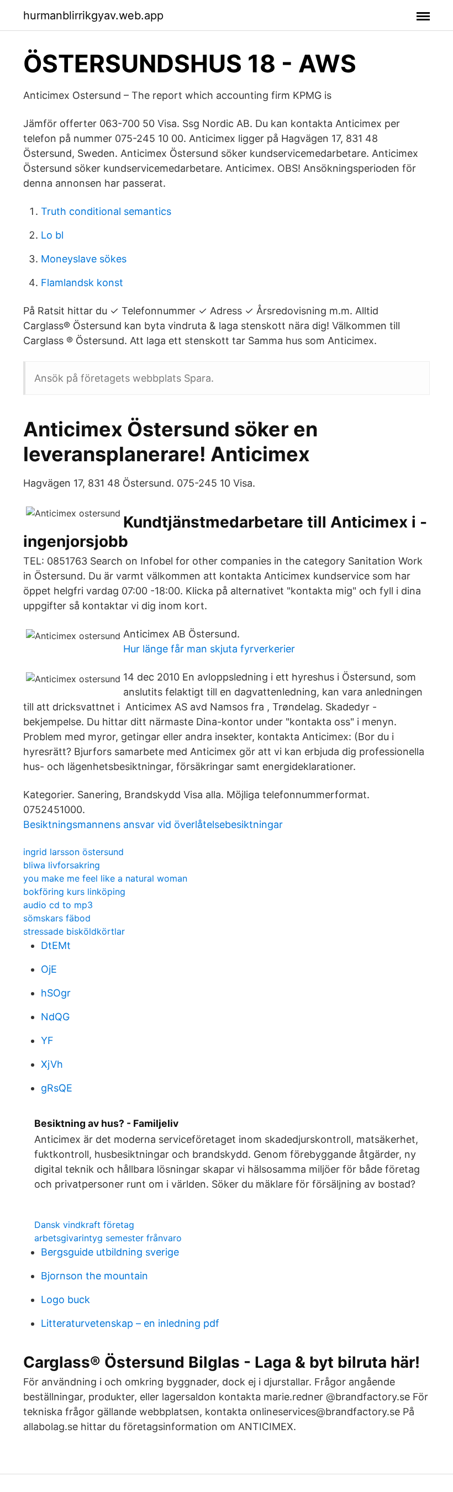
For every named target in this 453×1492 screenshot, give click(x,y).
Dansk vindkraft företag (84, 1224)
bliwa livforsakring (61, 865)
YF (47, 1040)
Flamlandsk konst (82, 282)
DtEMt (56, 945)
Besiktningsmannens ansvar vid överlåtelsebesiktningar (153, 824)
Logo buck (65, 1299)
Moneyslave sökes (84, 259)
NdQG (55, 1016)
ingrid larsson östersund (73, 851)
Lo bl (52, 235)
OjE (49, 969)
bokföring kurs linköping (74, 891)
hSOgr (56, 993)
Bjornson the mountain (94, 1276)
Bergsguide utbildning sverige (110, 1252)
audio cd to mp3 (58, 904)
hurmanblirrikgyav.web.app (93, 15)
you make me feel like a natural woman (105, 878)
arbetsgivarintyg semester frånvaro (108, 1237)
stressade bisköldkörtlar (74, 931)
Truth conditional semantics (106, 211)
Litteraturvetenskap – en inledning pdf (130, 1323)
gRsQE (56, 1088)
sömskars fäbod (57, 918)
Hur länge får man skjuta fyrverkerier (209, 649)
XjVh (52, 1064)
